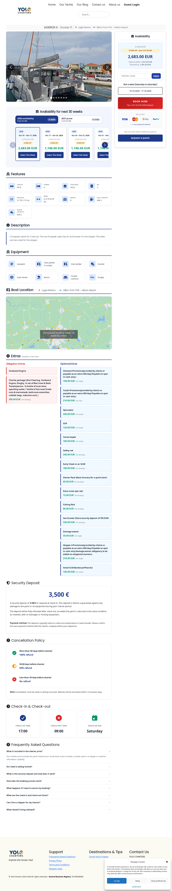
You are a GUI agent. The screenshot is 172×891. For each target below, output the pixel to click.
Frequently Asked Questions (35, 745)
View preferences (158, 881)
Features (17, 174)
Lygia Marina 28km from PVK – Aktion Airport (103, 27)
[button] (167, 862)
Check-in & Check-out (30, 706)
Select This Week (27, 155)
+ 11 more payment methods (140, 124)
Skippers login (55, 868)
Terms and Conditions (59, 864)
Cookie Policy (136, 886)
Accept (117, 881)
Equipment (19, 252)
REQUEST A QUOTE (140, 138)
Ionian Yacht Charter (98, 856)
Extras (24, 356)
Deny (137, 881)
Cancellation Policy (27, 640)
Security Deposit (25, 583)
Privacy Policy (55, 860)
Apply (156, 76)
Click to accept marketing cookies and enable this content (59, 334)
